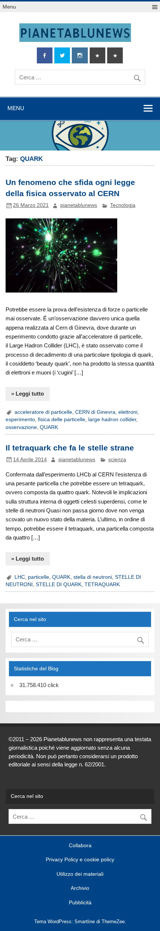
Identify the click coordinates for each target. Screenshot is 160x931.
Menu (9, 7)
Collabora (80, 845)
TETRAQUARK (102, 584)
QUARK (49, 427)
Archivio (80, 888)
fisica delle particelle (61, 419)
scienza (117, 459)
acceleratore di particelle (43, 412)
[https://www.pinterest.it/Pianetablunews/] (97, 55)
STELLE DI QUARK (58, 584)
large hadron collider (112, 419)
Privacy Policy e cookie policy (80, 859)
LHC (20, 577)
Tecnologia (122, 205)
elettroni (127, 412)
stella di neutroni (92, 577)
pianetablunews (78, 205)
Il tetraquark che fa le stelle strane (70, 447)
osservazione (21, 427)
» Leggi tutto (27, 393)
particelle (38, 577)
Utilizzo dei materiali (80, 874)
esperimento (20, 419)
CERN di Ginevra (95, 412)
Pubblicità (80, 902)
